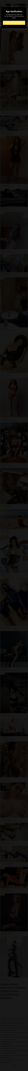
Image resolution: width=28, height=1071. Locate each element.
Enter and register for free (14, 23)
